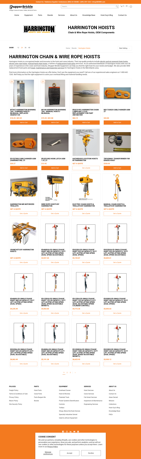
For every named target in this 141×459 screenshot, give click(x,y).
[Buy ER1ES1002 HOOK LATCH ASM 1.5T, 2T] (54, 142)
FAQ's (111, 414)
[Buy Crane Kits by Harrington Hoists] (23, 233)
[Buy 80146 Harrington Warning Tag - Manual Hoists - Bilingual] (54, 93)
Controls (62, 404)
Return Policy (13, 401)
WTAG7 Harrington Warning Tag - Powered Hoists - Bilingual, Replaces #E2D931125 (23, 112)
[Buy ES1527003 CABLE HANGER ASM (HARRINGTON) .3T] (23, 142)
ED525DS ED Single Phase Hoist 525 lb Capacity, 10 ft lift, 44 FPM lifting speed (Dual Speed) (85, 252)
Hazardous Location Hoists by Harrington (85, 159)
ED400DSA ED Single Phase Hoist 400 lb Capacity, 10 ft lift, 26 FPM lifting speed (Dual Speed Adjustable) (53, 252)
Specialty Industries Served (68, 414)
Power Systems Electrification (69, 401)
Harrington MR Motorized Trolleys (22, 205)
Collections (112, 404)
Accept (69, 453)
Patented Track (64, 397)
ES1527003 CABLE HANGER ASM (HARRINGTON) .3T (23, 159)
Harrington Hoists (84, 48)
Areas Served (113, 397)
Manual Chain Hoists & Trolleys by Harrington (115, 205)
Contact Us (39, 2)
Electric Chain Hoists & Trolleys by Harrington (84, 205)
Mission (111, 401)
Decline (91, 453)
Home (68, 48)
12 (18, 48)
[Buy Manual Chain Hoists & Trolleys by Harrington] (117, 187)
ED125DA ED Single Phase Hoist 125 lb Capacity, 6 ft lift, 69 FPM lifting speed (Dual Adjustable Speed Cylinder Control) (84, 302)
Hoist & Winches (64, 394)
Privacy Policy (52, 447)
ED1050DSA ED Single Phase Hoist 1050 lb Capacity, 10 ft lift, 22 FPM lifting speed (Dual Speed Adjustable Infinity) (85, 352)
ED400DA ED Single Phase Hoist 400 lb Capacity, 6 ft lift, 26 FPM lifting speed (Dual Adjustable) (53, 351)
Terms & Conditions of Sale (18, 394)
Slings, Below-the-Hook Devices (69, 411)
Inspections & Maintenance (93, 401)
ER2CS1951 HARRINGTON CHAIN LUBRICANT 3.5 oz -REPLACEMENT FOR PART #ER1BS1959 (86, 112)
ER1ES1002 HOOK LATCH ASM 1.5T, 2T (53, 159)
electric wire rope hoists (18, 64)
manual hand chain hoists (37, 64)
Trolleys (61, 408)
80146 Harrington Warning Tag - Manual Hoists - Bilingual (53, 111)
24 (22, 48)
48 (29, 48)
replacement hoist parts (66, 64)
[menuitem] (124, 7)
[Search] (116, 6)
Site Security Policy (15, 404)
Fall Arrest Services (90, 397)
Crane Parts (38, 394)
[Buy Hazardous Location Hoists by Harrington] (86, 142)
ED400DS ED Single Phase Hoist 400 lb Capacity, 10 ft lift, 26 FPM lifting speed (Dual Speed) (22, 301)
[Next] (75, 372)
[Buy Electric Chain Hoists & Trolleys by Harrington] (86, 187)
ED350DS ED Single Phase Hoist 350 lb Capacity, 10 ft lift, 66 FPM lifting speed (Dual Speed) (116, 301)
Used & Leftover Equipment (68, 418)
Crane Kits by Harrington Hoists (22, 250)
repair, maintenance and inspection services (47, 68)
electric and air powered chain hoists (114, 61)
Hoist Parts (38, 390)
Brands (74, 48)
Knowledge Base (114, 411)
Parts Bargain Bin (40, 397)
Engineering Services (91, 404)
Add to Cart (24, 122)
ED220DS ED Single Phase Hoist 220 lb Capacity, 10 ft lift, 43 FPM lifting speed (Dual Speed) (116, 351)
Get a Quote (86, 168)
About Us (112, 390)
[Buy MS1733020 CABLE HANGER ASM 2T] (117, 93)
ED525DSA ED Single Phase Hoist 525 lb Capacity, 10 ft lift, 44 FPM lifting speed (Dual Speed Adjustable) (116, 252)
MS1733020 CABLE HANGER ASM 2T (117, 110)
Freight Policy (13, 390)
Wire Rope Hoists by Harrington (50, 205)
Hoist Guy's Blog (114, 408)
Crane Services (89, 394)
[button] (63, 431)
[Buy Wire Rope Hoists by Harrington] (54, 187)
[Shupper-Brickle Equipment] (21, 7)
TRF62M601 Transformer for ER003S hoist (117, 159)
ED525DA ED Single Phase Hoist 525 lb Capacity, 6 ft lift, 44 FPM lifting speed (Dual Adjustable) (21, 351)
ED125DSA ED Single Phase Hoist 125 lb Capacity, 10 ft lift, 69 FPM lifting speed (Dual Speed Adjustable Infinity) (53, 302)
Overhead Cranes (64, 390)
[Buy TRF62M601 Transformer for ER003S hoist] (117, 142)
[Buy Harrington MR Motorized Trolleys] (23, 187)
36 (25, 48)
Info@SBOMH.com (98, 2)
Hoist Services (89, 390)
